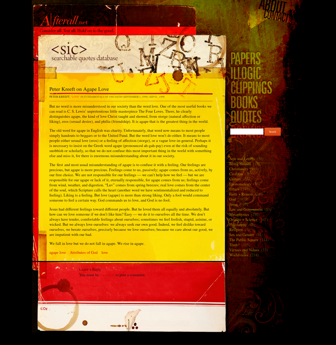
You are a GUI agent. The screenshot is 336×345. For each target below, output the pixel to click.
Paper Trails (265, 58)
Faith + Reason (241, 194)
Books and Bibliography (265, 102)
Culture (235, 178)
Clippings (265, 87)
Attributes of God (84, 252)
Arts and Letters (242, 158)
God (232, 199)
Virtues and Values (244, 249)
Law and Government (246, 209)
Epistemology (240, 184)
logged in (107, 274)
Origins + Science (243, 219)
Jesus (233, 204)
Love (75, 96)
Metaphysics (239, 214)
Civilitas (236, 173)
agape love (57, 252)
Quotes (129, 53)
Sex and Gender (241, 234)
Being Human (240, 163)
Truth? (234, 244)
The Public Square (243, 239)
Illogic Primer (265, 72)
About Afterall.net (265, 6)
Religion (236, 229)
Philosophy (238, 224)
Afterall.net (129, 9)
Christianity (238, 168)
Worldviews (238, 254)
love (105, 252)
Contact (265, 16)
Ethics (234, 189)
